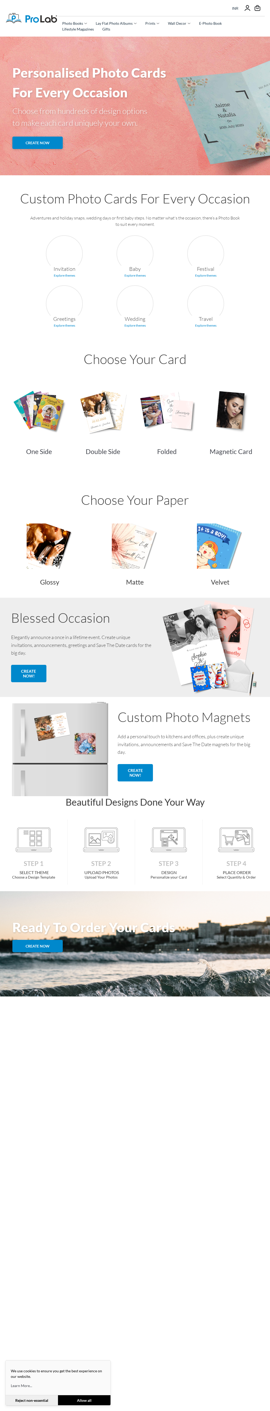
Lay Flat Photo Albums (114, 23)
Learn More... (21, 1385)
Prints (150, 23)
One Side (39, 451)
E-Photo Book (210, 23)
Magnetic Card (231, 451)
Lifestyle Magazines (78, 29)
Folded (167, 451)
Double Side (103, 451)
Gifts (106, 29)
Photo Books (72, 23)
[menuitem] (74, 23)
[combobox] (235, 8)
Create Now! (28, 673)
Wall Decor (177, 23)
